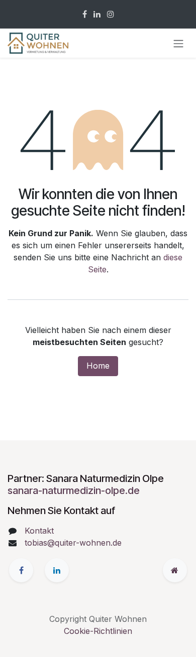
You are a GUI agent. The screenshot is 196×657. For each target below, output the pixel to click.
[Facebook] (84, 14)
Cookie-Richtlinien (98, 631)
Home (98, 366)
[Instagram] (110, 14)
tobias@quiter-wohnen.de (73, 543)
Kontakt (39, 531)
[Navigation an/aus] (178, 43)
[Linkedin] (97, 14)
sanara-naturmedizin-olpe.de (74, 490)
